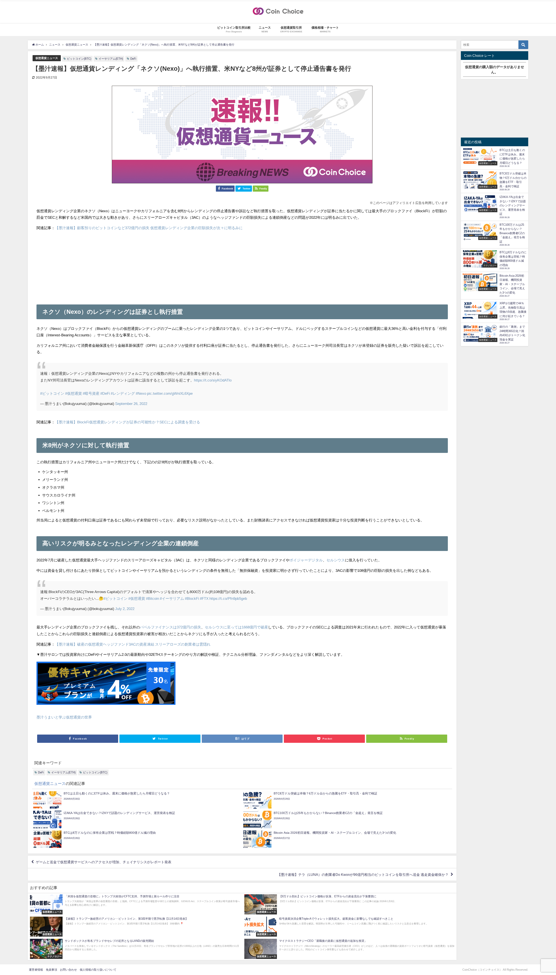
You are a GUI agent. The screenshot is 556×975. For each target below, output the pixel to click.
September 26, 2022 (131, 403)
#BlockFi (192, 598)
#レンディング (123, 393)
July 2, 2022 (124, 608)
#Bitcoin (152, 598)
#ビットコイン (52, 393)
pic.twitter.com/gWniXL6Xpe (170, 393)
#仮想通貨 (73, 393)
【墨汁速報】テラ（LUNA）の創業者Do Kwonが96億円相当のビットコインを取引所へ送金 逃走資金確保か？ (362, 874)
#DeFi (105, 393)
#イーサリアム (172, 598)
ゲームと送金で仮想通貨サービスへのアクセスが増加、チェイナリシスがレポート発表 (103, 862)
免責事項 (51, 969)
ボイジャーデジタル (306, 560)
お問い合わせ (68, 969)
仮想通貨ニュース (46, 58)
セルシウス (335, 560)
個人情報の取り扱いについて (98, 969)
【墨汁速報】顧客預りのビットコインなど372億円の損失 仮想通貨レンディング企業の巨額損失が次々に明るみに (149, 228)
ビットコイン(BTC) (79, 58)
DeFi (133, 58)
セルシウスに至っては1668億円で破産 (236, 627)
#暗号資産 (91, 393)
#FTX (204, 598)
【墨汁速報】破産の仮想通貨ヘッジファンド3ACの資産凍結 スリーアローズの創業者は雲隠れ (132, 644)
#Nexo (141, 393)
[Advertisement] (242, 265)
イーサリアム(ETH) (111, 58)
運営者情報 (36, 969)
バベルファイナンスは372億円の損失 (170, 627)
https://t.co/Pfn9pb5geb (228, 598)
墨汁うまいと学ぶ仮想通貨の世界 (64, 717)
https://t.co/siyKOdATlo (213, 380)
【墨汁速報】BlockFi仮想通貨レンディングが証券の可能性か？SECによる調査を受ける (127, 422)
